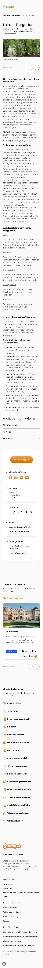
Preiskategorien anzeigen (19, 531)
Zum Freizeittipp (21, 459)
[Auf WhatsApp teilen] (16, 478)
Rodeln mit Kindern (11, 907)
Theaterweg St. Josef (12, 941)
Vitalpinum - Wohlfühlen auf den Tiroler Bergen (20, 932)
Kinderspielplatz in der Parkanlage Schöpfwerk (18, 946)
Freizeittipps (16, 15)
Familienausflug (27, 29)
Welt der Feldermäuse (16, 132)
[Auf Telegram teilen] (21, 478)
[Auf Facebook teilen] (10, 478)
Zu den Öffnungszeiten (18, 553)
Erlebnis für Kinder (12, 29)
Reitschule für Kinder (12, 912)
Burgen (6, 921)
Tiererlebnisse (10, 34)
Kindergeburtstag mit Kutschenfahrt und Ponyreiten (21, 937)
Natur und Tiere (11, 31)
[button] (4, 67)
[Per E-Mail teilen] (27, 478)
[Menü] (37, 7)
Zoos (19, 34)
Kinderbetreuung (10, 916)
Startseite (6, 15)
